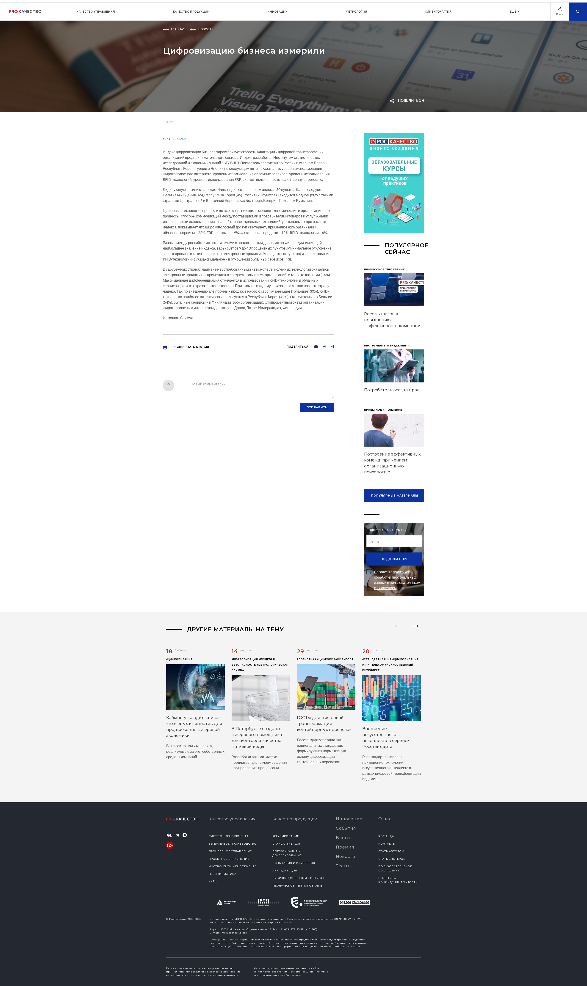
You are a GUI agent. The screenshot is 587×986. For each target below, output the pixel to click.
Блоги (343, 837)
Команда (386, 836)
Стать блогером (392, 858)
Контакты (387, 843)
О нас (385, 818)
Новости (345, 856)
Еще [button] (513, 11)
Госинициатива (222, 874)
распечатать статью (190, 347)
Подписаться (394, 559)
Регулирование (285, 836)
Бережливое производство (233, 843)
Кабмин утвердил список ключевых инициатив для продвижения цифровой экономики (194, 726)
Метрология (356, 11)
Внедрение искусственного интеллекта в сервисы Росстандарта (386, 737)
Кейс (213, 881)
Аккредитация (284, 870)
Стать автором (391, 851)
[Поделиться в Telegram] (330, 346)
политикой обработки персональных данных (395, 577)
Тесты (342, 865)
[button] (415, 630)
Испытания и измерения (293, 863)
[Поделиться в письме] (314, 346)
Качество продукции (191, 11)
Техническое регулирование (297, 885)
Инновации (278, 11)
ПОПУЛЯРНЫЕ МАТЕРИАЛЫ (394, 495)
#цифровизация (175, 138)
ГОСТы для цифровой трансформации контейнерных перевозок (324, 723)
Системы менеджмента (229, 836)
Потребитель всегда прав (392, 390)
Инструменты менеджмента (233, 866)
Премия (345, 847)
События (346, 828)
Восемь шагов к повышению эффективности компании (392, 319)
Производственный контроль (298, 878)
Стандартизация (286, 843)
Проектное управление (229, 858)
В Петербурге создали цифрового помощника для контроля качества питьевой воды (257, 737)
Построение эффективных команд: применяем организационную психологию (392, 463)
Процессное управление (230, 851)
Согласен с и (397, 580)
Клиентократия (438, 11)
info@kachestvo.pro (234, 932)
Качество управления (96, 11)
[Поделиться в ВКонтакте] (322, 346)
